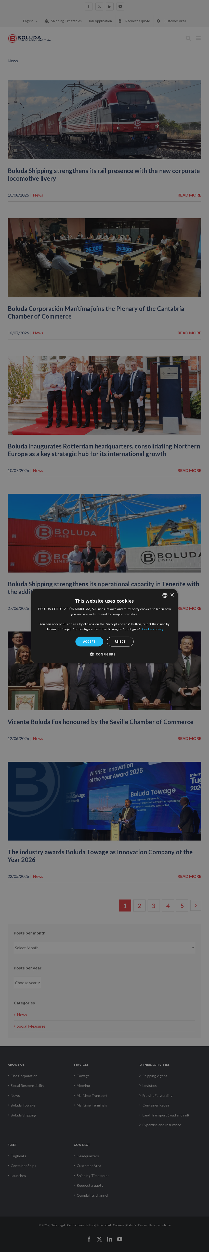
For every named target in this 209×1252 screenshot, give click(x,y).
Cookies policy (152, 629)
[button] (104, 654)
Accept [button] (89, 641)
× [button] (172, 595)
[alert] (104, 626)
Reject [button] (120, 641)
